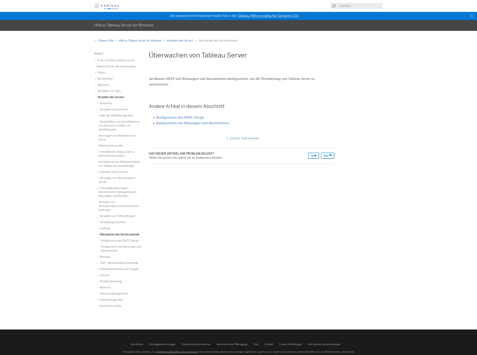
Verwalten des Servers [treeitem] (110, 97)
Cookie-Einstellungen (290, 344)
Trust (256, 344)
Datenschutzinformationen (196, 344)
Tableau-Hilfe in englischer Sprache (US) (268, 16)
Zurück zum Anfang (244, 138)
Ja (312, 155)
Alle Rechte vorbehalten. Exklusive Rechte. (177, 352)
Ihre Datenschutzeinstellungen (324, 344)
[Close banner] (472, 16)
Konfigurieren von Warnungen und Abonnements (192, 123)
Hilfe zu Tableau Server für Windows (140, 40)
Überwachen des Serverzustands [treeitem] (119, 234)
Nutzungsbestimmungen (162, 344)
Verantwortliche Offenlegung (232, 344)
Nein (326, 155)
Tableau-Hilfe (105, 40)
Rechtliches (137, 344)
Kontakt (269, 344)
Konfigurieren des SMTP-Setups (180, 117)
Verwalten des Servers (180, 40)
